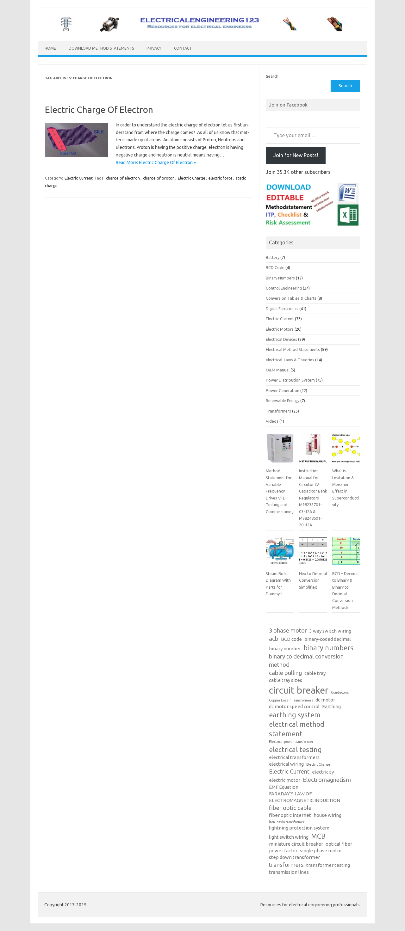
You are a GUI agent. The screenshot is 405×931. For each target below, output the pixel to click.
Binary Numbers (280, 278)
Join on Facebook (288, 104)
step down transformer (294, 857)
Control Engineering (284, 288)
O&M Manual (278, 370)
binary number (285, 648)
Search (272, 76)
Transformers (278, 411)
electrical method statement (296, 729)
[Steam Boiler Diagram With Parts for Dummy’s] (280, 553)
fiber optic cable (290, 808)
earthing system (295, 715)
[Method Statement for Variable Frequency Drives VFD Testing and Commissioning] (280, 450)
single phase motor (321, 850)
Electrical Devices (281, 339)
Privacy (153, 48)
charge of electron (123, 178)
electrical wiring (286, 764)
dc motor (325, 699)
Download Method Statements (101, 48)
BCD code (291, 639)
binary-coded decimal (327, 639)
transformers (286, 864)
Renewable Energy (282, 400)
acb (273, 638)
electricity (323, 772)
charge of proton (159, 178)
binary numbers (328, 648)
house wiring (327, 815)
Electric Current (79, 178)
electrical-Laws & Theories (290, 360)
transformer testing (328, 865)
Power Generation (282, 390)
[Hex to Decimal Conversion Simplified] (313, 553)
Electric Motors (280, 329)
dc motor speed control (294, 706)
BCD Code (275, 267)
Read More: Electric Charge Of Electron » (156, 162)
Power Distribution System (290, 380)
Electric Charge (191, 178)
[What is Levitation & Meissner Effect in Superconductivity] (346, 450)
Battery (272, 257)
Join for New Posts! (295, 155)
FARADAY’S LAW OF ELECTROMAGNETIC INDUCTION (304, 797)
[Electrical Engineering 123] (202, 30)
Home (50, 48)
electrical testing (295, 749)
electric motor (284, 780)
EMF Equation (283, 787)
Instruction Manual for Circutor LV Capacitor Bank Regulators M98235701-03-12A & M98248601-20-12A (313, 498)
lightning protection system (299, 827)
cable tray (315, 673)
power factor (283, 850)
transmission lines (289, 872)
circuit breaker (298, 690)
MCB (318, 836)
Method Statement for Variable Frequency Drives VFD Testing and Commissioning (280, 491)
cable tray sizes (285, 680)
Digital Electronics (282, 308)
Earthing (331, 706)
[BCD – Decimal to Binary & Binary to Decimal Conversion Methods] (346, 553)
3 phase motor (288, 630)
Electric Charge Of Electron (99, 109)
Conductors (340, 692)
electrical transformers (294, 757)
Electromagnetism (327, 779)
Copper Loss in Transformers (291, 700)
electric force (221, 178)
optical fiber (339, 844)
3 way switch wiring (330, 631)
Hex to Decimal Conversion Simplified (313, 580)
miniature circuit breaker (296, 844)
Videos (272, 421)
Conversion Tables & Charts (291, 298)
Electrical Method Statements (293, 349)
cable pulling (285, 673)
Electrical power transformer (291, 742)
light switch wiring (288, 837)
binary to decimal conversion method (306, 660)
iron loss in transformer (286, 822)
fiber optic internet (290, 815)
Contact (183, 48)
